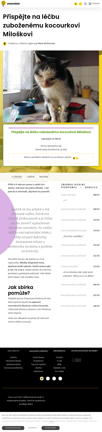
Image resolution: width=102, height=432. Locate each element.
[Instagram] (77, 158)
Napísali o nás (59, 368)
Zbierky (13, 357)
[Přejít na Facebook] (42, 378)
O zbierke (17, 177)
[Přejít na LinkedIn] (60, 378)
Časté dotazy (38, 357)
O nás (59, 361)
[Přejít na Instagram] (48, 378)
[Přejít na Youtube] (54, 378)
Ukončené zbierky (13, 361)
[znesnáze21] (10, 4)
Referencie (38, 371)
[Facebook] (74, 158)
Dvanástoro (38, 361)
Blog (59, 364)
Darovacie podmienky (13, 368)
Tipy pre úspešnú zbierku (38, 366)
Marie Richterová (46, 43)
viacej (51, 421)
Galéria (30, 177)
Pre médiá (59, 371)
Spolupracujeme (13, 364)
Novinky (43, 177)
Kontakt (59, 357)
